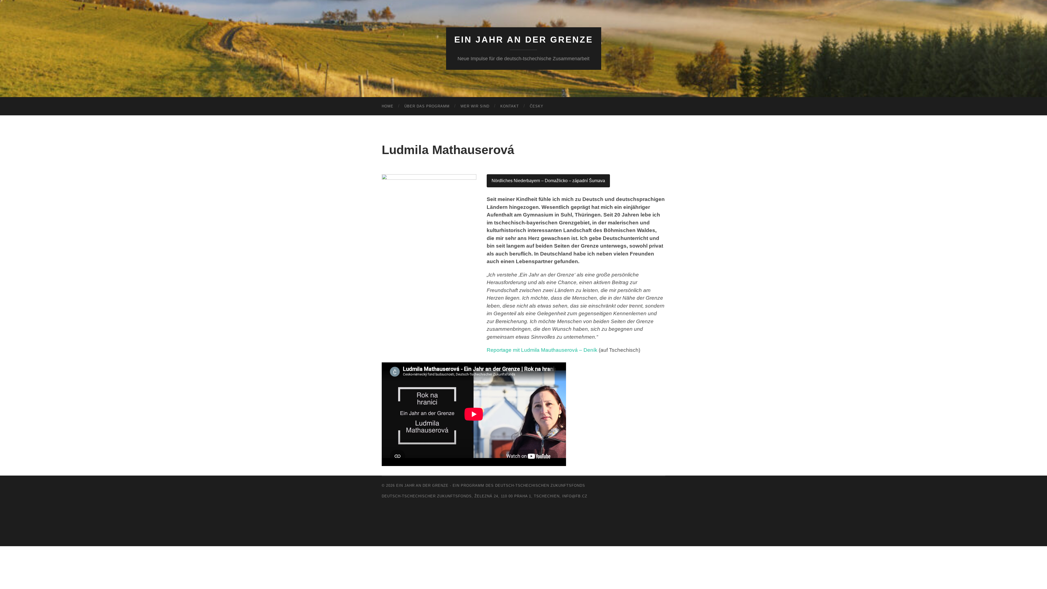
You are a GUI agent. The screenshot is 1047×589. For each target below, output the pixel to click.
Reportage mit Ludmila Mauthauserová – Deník (542, 350)
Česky (536, 106)
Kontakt (509, 106)
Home (387, 106)
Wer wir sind (475, 106)
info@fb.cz (574, 496)
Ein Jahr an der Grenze (523, 39)
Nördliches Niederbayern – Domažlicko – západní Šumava (548, 180)
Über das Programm (427, 106)
